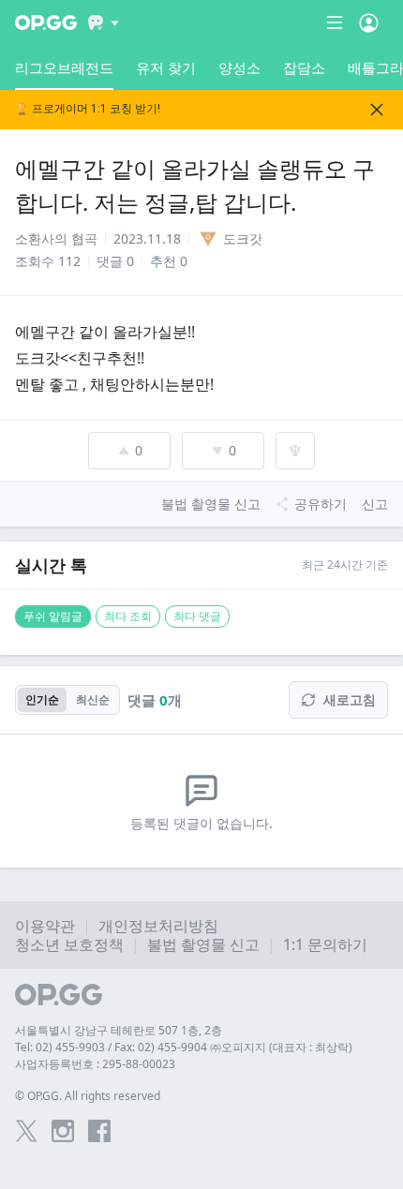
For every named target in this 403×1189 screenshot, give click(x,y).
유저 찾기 (166, 67)
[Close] (377, 109)
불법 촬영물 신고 (203, 944)
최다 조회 (128, 616)
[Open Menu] (369, 22)
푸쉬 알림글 (52, 616)
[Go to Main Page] (46, 22)
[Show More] (103, 22)
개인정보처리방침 (158, 925)
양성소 (239, 67)
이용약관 (45, 925)
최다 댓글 (197, 616)
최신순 (93, 699)
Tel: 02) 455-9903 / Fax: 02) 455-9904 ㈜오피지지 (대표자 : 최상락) (183, 1047)
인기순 (42, 699)
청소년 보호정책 (69, 944)
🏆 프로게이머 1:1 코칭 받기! (87, 109)
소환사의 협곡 (56, 238)
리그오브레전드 (64, 67)
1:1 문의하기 (325, 944)
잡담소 (304, 67)
